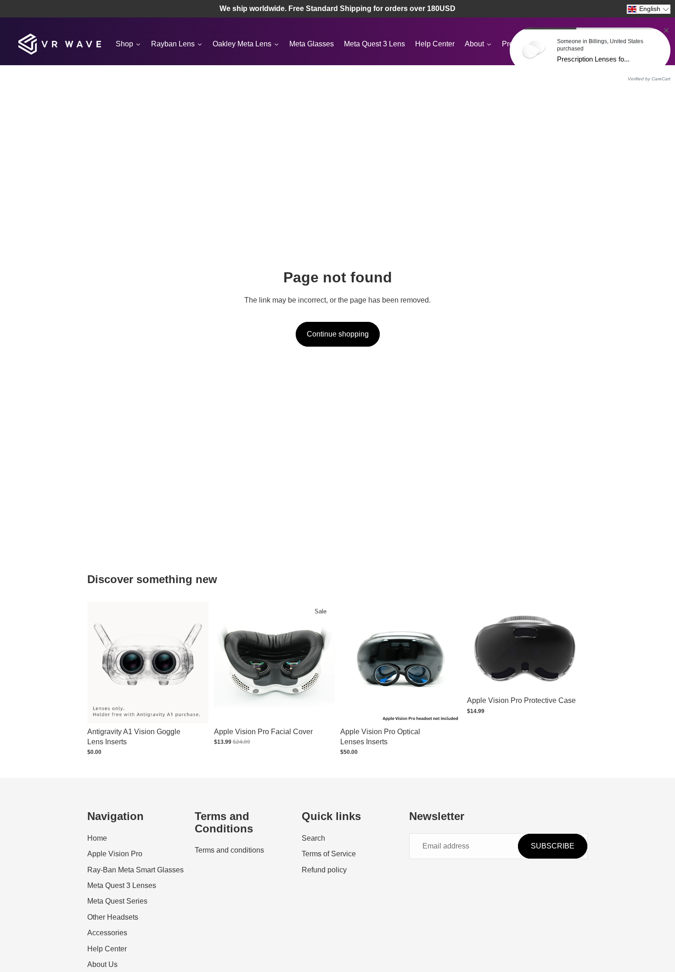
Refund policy (324, 869)
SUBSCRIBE (552, 846)
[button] (648, 9)
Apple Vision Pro (114, 854)
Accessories (107, 933)
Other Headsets (112, 917)
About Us (102, 964)
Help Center (107, 948)
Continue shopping (338, 334)
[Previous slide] (228, 662)
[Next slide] (321, 662)
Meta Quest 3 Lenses (121, 885)
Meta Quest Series (117, 901)
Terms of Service (329, 854)
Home (97, 838)
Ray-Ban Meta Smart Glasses (135, 869)
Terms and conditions (229, 850)
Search (313, 838)
